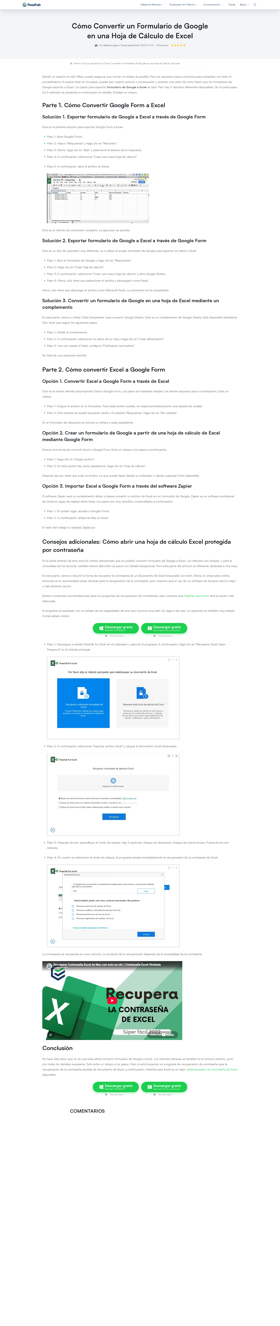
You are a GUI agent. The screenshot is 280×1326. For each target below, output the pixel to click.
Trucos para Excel (129, 45)
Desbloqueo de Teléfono (182, 4)
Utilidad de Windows (150, 4)
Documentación (211, 4)
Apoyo (243, 4)
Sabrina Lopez (110, 45)
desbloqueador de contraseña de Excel (212, 1069)
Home (77, 63)
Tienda (231, 4)
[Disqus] (140, 1155)
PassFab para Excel (196, 596)
